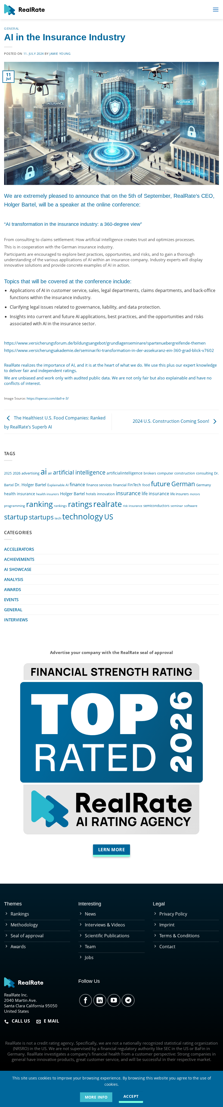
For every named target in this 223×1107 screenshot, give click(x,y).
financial (119, 485)
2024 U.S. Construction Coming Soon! (171, 421)
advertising (30, 473)
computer (165, 473)
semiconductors (156, 505)
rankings (60, 505)
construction (184, 473)
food (146, 484)
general (11, 28)
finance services (99, 485)
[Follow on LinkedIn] (99, 1000)
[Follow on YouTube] (113, 1000)
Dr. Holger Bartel (30, 485)
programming (14, 505)
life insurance (155, 494)
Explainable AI (58, 485)
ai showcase (17, 569)
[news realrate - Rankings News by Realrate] (24, 9)
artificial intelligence (79, 472)
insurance (128, 493)
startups (41, 516)
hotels (91, 494)
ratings (80, 504)
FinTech (134, 484)
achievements (19, 559)
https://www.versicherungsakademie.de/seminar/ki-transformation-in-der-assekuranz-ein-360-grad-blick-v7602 (109, 350)
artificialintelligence (125, 473)
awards (12, 589)
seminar (177, 505)
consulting (204, 473)
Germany (203, 485)
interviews (16, 619)
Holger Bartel (72, 494)
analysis (13, 579)
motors (195, 494)
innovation (106, 493)
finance (77, 484)
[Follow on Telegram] (128, 1000)
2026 (16, 473)
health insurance (19, 493)
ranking (39, 504)
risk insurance (132, 506)
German (183, 484)
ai (44, 471)
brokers (150, 473)
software (190, 505)
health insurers (47, 494)
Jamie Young (59, 53)
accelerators (19, 549)
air (50, 473)
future (160, 483)
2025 (8, 473)
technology (82, 516)
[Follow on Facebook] (85, 1000)
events (11, 599)
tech (58, 518)
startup (16, 517)
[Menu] (215, 9)
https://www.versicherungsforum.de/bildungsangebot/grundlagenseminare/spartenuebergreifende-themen (105, 343)
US (108, 517)
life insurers (179, 494)
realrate (107, 503)
